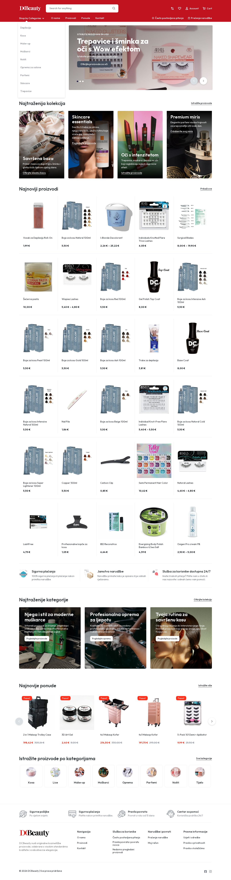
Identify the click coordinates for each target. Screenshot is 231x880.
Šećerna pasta (31, 299)
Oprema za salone (30, 67)
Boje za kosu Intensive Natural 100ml (35, 423)
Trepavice (25, 91)
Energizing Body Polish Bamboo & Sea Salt (151, 546)
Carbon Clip (106, 482)
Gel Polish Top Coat (149, 299)
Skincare (25, 83)
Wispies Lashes (70, 299)
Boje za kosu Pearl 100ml (36, 360)
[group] (38, 215)
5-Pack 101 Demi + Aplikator (192, 734)
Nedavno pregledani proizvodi (123, 851)
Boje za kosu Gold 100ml (75, 360)
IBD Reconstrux (108, 544)
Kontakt (99, 18)
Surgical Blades (185, 237)
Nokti (23, 59)
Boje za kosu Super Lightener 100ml (33, 484)
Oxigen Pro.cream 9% (188, 544)
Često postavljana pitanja (169, 18)
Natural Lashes (185, 482)
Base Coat (183, 360)
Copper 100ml (69, 482)
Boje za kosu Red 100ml (112, 299)
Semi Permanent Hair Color (153, 482)
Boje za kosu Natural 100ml (76, 237)
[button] (194, 81)
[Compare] (172, 8)
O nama (55, 18)
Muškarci (25, 51)
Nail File (66, 421)
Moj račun (153, 843)
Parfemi (24, 75)
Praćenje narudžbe (201, 18)
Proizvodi (70, 18)
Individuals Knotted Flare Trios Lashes (152, 239)
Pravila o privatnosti (194, 843)
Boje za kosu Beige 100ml (114, 421)
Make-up (25, 43)
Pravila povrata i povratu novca (126, 843)
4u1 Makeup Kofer (109, 734)
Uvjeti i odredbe (191, 837)
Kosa (23, 35)
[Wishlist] (179, 8)
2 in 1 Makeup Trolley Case (37, 734)
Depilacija (25, 27)
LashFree (28, 544)
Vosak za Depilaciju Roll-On (37, 237)
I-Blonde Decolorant (111, 237)
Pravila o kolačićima (193, 848)
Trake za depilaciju (148, 360)
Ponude (85, 18)
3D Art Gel (67, 734)
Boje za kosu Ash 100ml (112, 360)
